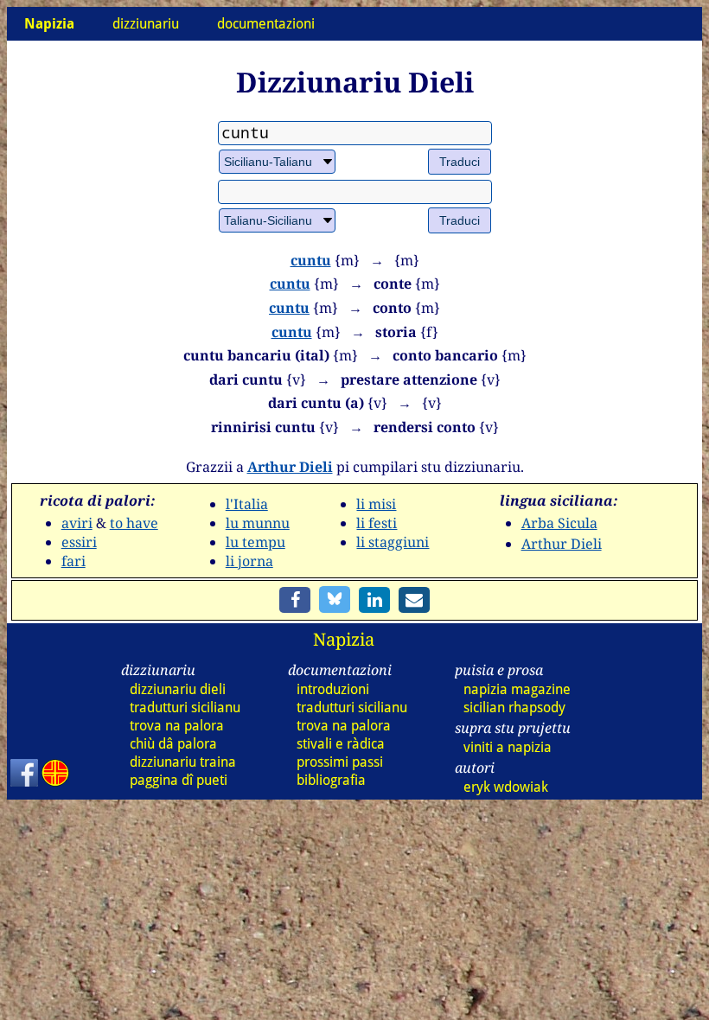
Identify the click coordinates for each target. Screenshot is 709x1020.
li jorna (249, 561)
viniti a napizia (507, 747)
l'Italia (247, 503)
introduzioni (333, 689)
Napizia (343, 639)
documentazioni (266, 24)
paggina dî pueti (178, 780)
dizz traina (183, 762)
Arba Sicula (559, 522)
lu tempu (255, 541)
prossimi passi (340, 762)
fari (73, 561)
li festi (376, 522)
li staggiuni (392, 541)
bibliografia (331, 780)
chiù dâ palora (173, 744)
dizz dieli (178, 689)
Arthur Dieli (290, 466)
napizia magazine (517, 689)
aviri (77, 522)
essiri (79, 541)
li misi (376, 503)
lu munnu (258, 522)
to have (134, 522)
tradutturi (185, 707)
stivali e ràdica (341, 744)
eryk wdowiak (505, 787)
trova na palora (177, 725)
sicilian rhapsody (514, 707)
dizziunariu (145, 24)
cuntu (311, 260)
